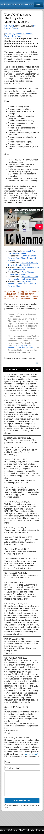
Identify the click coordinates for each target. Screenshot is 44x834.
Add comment (33, 369)
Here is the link (30, 754)
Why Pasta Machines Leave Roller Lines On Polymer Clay (22, 283)
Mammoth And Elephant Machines (21, 252)
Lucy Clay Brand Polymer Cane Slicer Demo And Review (22, 258)
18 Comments (10, 369)
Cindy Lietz (9, 26)
